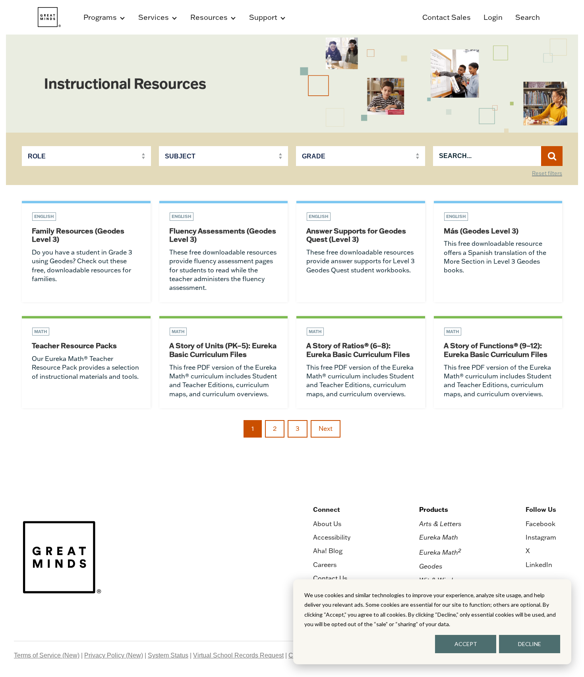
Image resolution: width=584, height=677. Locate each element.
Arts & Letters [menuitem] (440, 523)
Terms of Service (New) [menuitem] (46, 655)
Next (326, 428)
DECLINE (529, 643)
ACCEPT (465, 643)
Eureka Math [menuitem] (438, 537)
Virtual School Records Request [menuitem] (238, 655)
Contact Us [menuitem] (330, 578)
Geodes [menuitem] (431, 566)
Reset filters (547, 173)
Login (493, 17)
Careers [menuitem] (324, 564)
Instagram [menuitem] (541, 537)
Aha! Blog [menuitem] (327, 550)
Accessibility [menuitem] (331, 537)
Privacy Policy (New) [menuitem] (113, 655)
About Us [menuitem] (327, 523)
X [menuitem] (528, 550)
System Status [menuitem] (168, 655)
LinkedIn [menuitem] (539, 564)
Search (527, 17)
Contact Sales (446, 17)
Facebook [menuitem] (540, 523)
